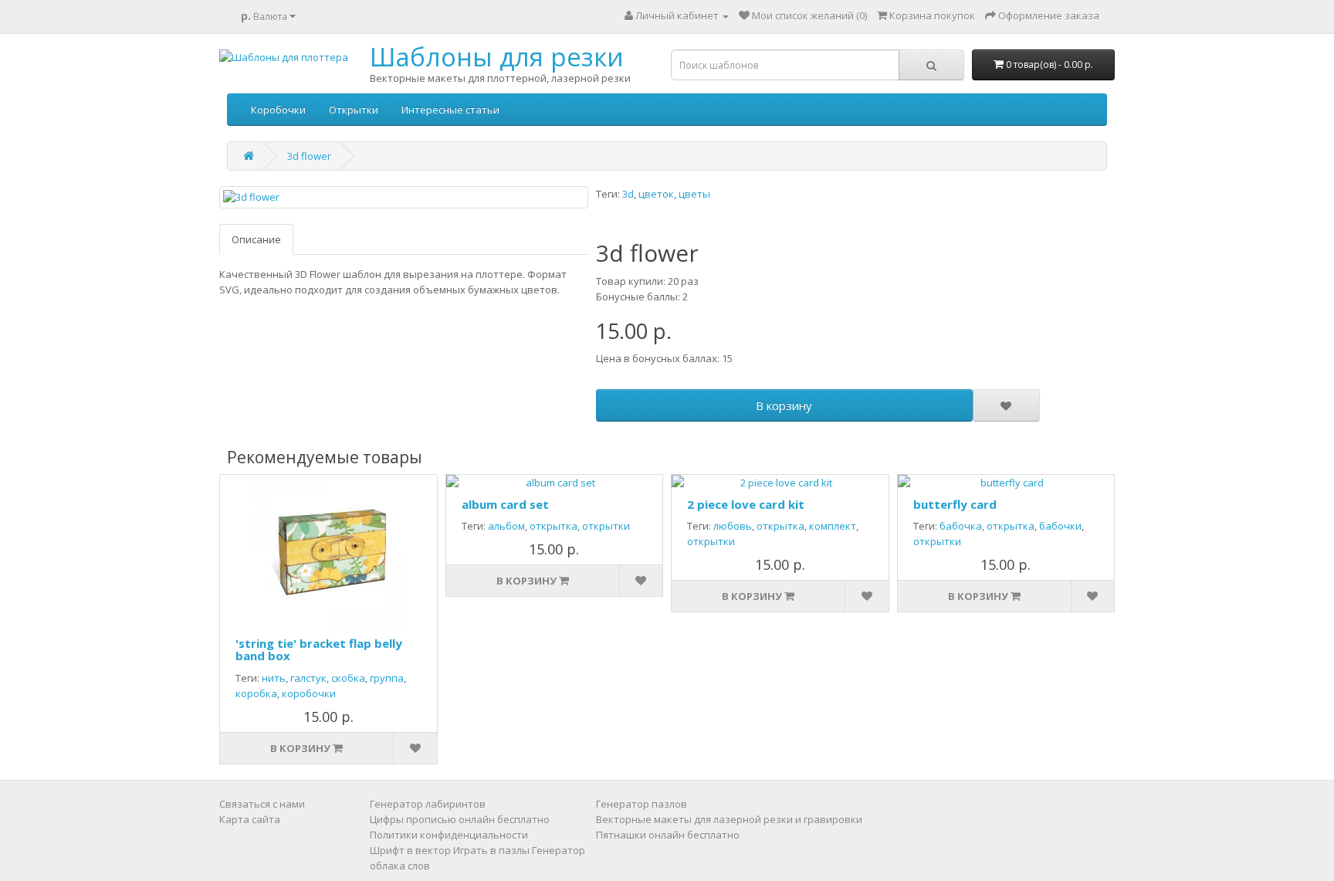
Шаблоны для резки (497, 56)
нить (274, 678)
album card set (505, 504)
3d (628, 194)
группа (387, 678)
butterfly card (955, 504)
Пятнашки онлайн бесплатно (668, 835)
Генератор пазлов (641, 804)
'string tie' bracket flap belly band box (318, 649)
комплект (832, 526)
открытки (606, 526)
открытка (553, 526)
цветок (656, 194)
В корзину (784, 405)
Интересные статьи (450, 110)
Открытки (353, 110)
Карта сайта (249, 819)
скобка (348, 678)
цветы (694, 194)
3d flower (309, 156)
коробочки (309, 693)
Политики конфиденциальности (449, 835)
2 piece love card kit (745, 504)
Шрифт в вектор (410, 850)
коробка (256, 693)
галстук (308, 678)
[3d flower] (403, 197)
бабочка (961, 526)
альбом (506, 526)
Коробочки (278, 110)
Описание (256, 239)
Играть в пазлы (491, 850)
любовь (732, 526)
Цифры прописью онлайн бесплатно (460, 819)
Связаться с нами (262, 804)
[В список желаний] (1006, 405)
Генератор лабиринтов (428, 804)
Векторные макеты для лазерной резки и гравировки (729, 819)
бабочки (1060, 526)
